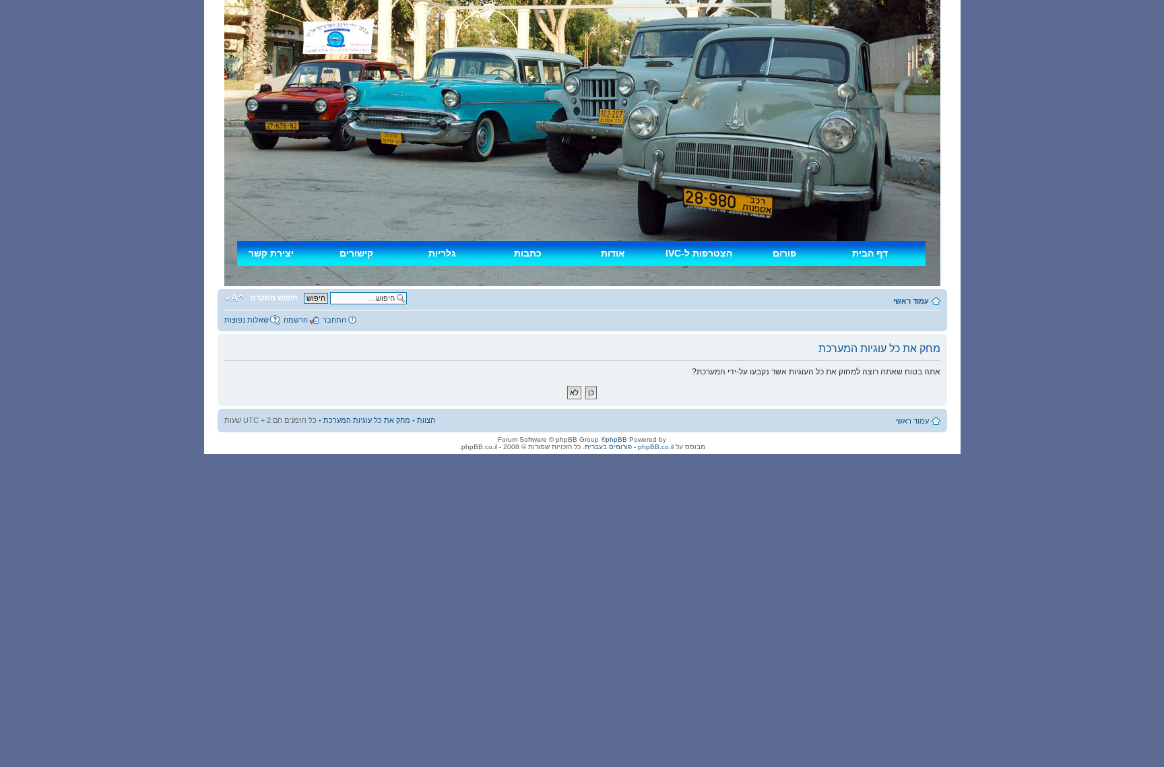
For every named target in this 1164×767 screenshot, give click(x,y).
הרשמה (296, 320)
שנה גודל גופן (234, 298)
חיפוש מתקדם (274, 298)
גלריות (442, 253)
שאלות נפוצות (246, 320)
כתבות (528, 253)
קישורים (356, 253)
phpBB (616, 439)
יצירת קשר (271, 253)
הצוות (426, 420)
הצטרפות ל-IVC (699, 253)
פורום (784, 253)
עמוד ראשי (911, 301)
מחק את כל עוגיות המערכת (366, 420)
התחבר (334, 320)
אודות (613, 253)
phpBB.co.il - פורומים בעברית (629, 447)
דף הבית (870, 253)
